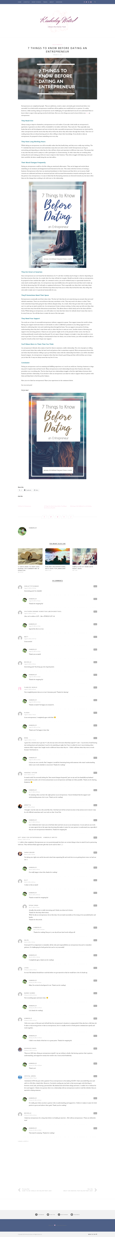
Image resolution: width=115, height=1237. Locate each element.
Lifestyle (27, 2)
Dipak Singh (33, 905)
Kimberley (33, 528)
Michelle (27, 1113)
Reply (95, 586)
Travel (45, 2)
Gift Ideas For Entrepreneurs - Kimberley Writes (37, 837)
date (87, 113)
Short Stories (36, 2)
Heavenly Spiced (30, 772)
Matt (26, 637)
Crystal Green (30, 1076)
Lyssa (26, 968)
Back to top (92, 1234)
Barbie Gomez (29, 993)
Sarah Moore (29, 852)
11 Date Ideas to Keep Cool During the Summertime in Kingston (29, 568)
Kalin (26, 940)
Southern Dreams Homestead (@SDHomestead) (42, 611)
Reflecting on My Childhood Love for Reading (80, 506)
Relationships (57, 44)
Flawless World (30, 687)
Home (19, 2)
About (52, 2)
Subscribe (59, 2)
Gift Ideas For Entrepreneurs (24, 506)
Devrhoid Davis (30, 1048)
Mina (26, 738)
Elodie (26, 712)
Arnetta (27, 805)
